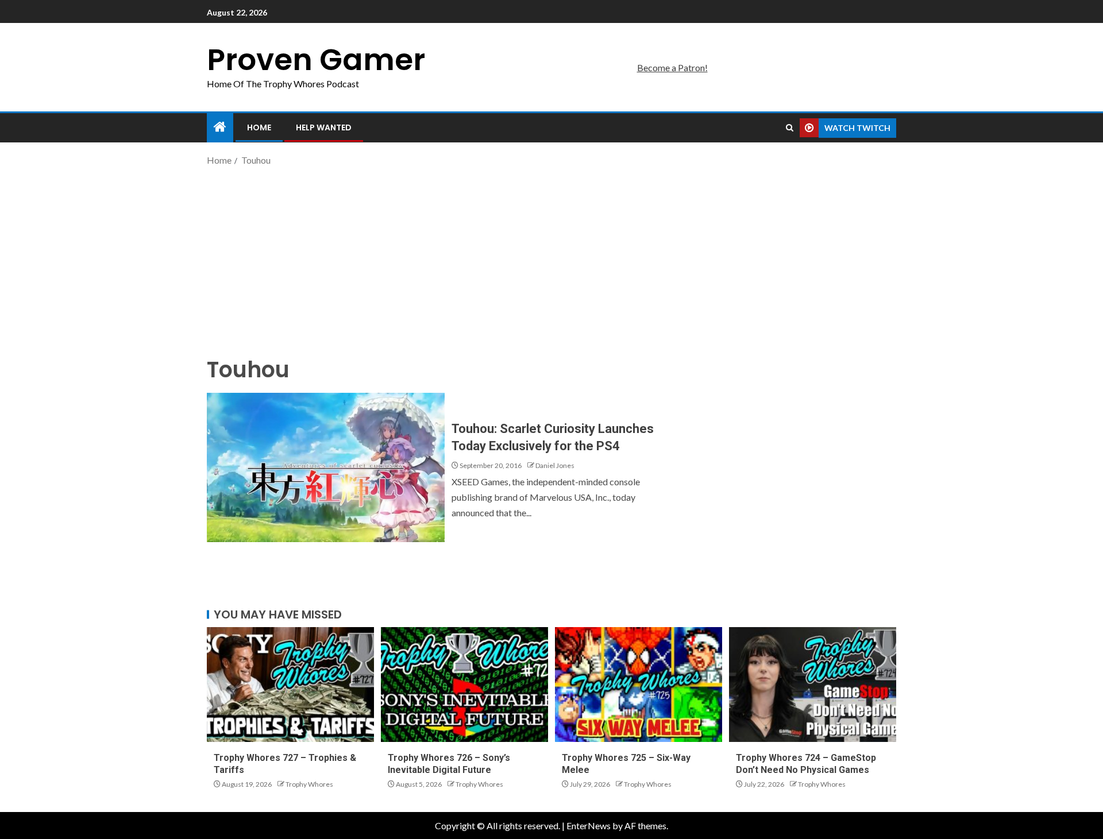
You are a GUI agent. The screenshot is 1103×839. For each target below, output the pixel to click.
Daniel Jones (554, 465)
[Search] (789, 128)
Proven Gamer (316, 59)
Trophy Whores (309, 784)
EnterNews (588, 825)
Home (259, 127)
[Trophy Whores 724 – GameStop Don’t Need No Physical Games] (812, 684)
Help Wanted (324, 127)
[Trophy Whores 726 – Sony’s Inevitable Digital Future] (464, 684)
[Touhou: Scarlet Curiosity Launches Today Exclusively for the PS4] (326, 467)
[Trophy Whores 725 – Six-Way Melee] (638, 684)
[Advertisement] (551, 260)
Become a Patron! (672, 67)
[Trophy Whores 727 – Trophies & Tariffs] (290, 684)
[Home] (220, 127)
